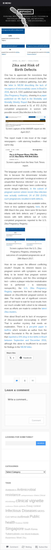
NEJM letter (26, 347)
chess (36, 495)
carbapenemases (27, 495)
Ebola (16, 506)
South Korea (30, 529)
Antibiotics (10, 490)
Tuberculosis (12, 533)
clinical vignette (29, 500)
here (38, 206)
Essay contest (33, 506)
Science (19, 523)
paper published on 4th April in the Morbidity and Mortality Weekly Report (25, 98)
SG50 (25, 523)
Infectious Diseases (21, 511)
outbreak (23, 516)
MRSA (13, 517)
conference (9, 506)
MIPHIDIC (25, 11)
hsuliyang (33, 61)
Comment (36, 420)
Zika (24, 538)
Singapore (14, 528)
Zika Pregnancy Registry (15, 95)
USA (22, 534)
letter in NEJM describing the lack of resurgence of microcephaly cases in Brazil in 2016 (25, 88)
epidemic (22, 506)
